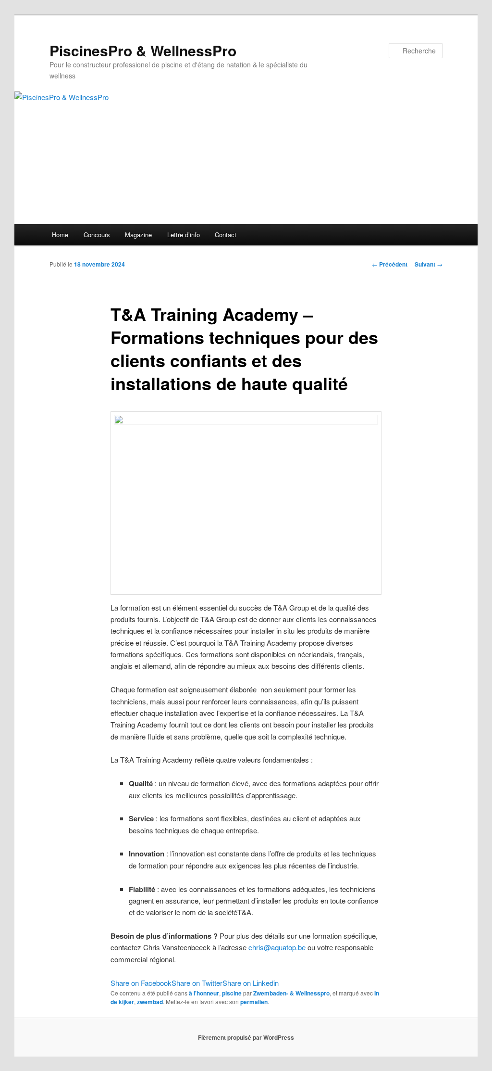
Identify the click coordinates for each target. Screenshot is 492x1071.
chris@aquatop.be (277, 947)
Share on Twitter (197, 983)
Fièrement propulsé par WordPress (246, 1037)
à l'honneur (204, 993)
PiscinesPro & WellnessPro (142, 50)
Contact (225, 234)
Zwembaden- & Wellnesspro (291, 993)
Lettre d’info (183, 234)
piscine (232, 993)
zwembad (150, 1001)
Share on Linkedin (250, 983)
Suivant (429, 264)
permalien (254, 1001)
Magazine (138, 234)
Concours (97, 234)
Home (60, 234)
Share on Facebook (141, 983)
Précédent (389, 264)
